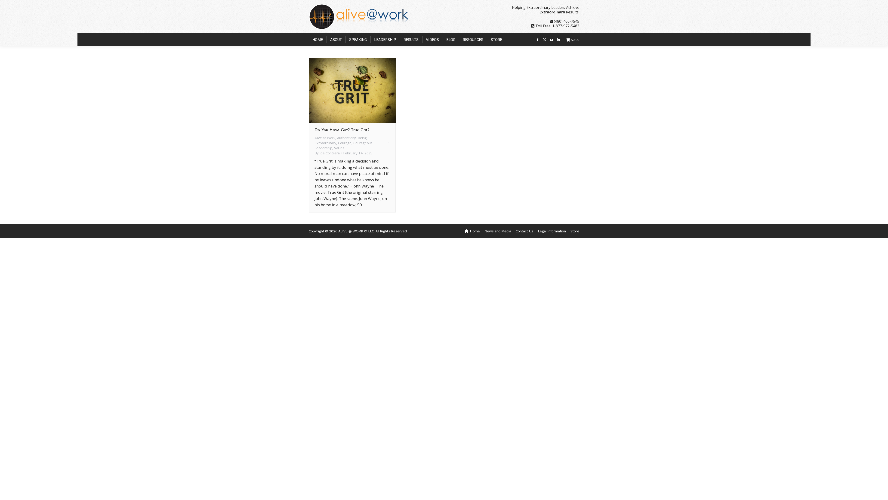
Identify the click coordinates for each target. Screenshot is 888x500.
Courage (345, 143)
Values (339, 148)
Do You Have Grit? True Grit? (341, 130)
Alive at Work (324, 137)
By (327, 153)
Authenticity (346, 137)
